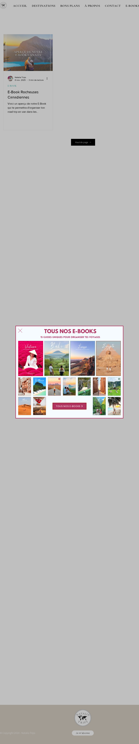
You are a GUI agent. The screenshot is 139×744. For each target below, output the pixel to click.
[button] (20, 331)
